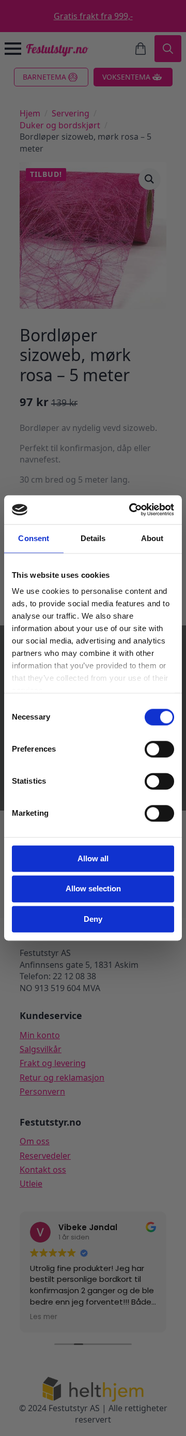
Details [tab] (93, 538)
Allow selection (93, 889)
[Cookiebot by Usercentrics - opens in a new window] (131, 509)
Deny (93, 919)
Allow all (93, 858)
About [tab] (152, 538)
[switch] (159, 749)
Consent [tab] (33, 538)
